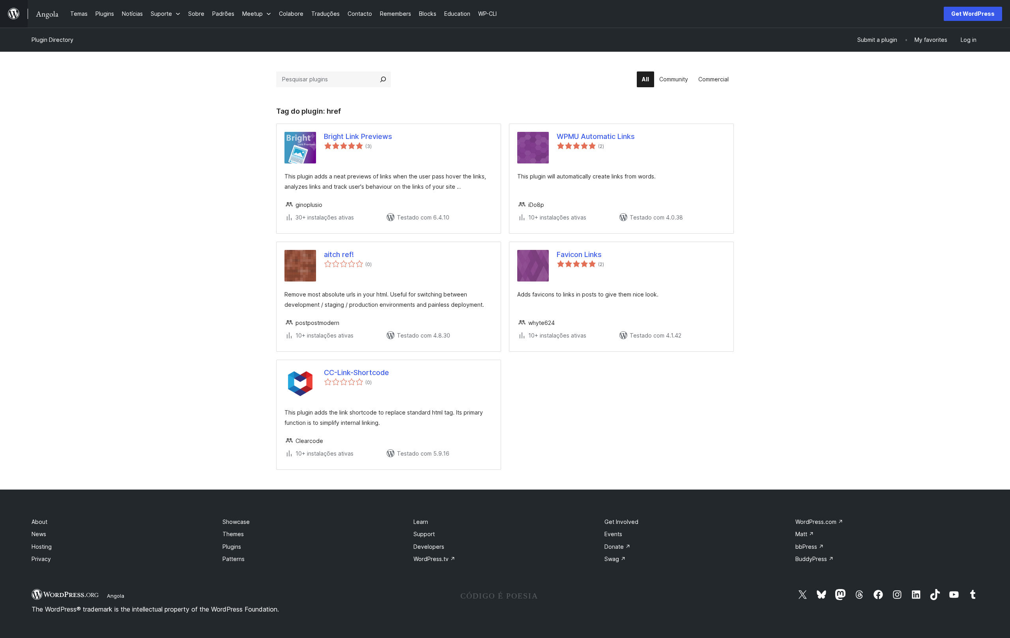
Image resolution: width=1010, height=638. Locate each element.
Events (613, 534)
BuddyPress (814, 558)
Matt (804, 534)
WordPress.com (819, 521)
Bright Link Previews (358, 136)
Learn (420, 521)
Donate (617, 546)
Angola (115, 596)
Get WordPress (973, 13)
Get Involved (621, 521)
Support (424, 534)
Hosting (42, 546)
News (39, 534)
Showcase (236, 521)
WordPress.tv (434, 558)
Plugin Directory (52, 39)
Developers (428, 546)
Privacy (41, 558)
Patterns (234, 558)
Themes (233, 534)
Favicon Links (579, 254)
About (39, 521)
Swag (615, 558)
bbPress (809, 546)
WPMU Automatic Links (596, 136)
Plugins (232, 546)
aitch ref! (339, 254)
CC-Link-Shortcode (356, 372)
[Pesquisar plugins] (383, 79)
